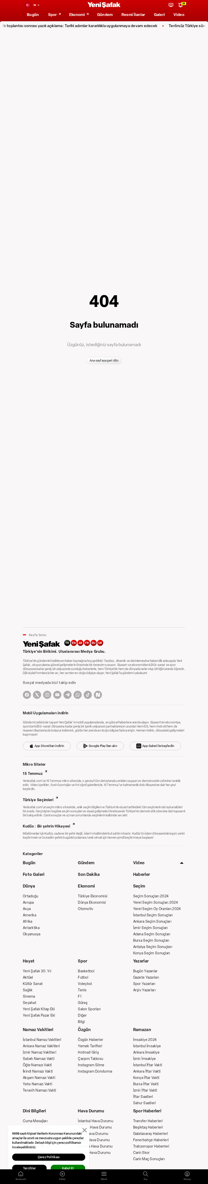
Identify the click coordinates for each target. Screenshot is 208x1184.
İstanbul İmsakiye (147, 1046)
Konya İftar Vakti (146, 1078)
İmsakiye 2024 (145, 1040)
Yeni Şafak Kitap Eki (39, 1009)
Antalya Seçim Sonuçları (152, 947)
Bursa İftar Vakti (146, 1084)
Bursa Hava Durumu (94, 1140)
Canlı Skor (141, 1153)
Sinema (29, 996)
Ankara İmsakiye (146, 1052)
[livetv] (171, 5)
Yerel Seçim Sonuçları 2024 (155, 902)
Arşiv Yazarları (144, 990)
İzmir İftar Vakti (145, 1090)
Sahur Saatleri (144, 1103)
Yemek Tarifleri (90, 1046)
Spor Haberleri (147, 1111)
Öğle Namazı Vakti (37, 1065)
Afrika (27, 921)
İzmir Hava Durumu (93, 1134)
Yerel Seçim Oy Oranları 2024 (157, 909)
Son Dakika (89, 874)
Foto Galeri (34, 874)
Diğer (82, 1015)
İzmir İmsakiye (144, 1059)
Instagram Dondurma (95, 1071)
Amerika (29, 915)
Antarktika (31, 928)
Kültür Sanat (33, 984)
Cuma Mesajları (35, 1121)
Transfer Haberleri (148, 1121)
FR (87, 643)
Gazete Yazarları (146, 977)
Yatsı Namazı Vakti (37, 1084)
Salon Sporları (89, 1009)
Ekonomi (86, 886)
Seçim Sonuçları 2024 (151, 896)
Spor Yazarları (144, 984)
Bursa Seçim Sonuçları (151, 940)
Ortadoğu (30, 896)
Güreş (83, 1003)
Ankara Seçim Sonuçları (152, 921)
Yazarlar (141, 961)
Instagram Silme (91, 1065)
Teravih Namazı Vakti (39, 1090)
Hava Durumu (91, 1111)
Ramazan (142, 1029)
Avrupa (28, 902)
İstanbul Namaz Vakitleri (42, 1040)
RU (94, 643)
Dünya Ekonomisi (92, 902)
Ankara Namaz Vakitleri (41, 1046)
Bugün (29, 862)
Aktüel (28, 977)
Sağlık (28, 990)
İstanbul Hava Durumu (95, 1121)
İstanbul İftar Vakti (147, 1065)
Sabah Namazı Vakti (39, 1059)
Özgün (84, 1029)
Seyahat (29, 1003)
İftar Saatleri (143, 1097)
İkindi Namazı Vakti (38, 1071)
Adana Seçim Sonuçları (151, 934)
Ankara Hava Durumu (95, 1127)
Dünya (29, 886)
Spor (82, 961)
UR (100, 643)
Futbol (83, 977)
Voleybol (85, 984)
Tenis (82, 990)
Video (139, 862)
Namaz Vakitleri (38, 1029)
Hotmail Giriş (88, 1052)
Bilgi (81, 1022)
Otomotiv (85, 909)
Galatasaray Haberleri (150, 1134)
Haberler (141, 874)
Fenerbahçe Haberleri (151, 1140)
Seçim (139, 886)
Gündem (86, 862)
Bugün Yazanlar (145, 971)
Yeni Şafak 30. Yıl (37, 971)
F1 (79, 996)
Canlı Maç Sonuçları (149, 1159)
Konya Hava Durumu (94, 1153)
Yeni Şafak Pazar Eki (39, 1015)
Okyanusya (32, 934)
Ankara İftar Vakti (147, 1071)
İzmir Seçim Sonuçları (150, 928)
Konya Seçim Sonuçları (151, 953)
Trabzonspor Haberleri (151, 1146)
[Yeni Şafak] (104, 5)
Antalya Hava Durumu (95, 1146)
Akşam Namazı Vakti (39, 1078)
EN (74, 643)
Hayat (29, 961)
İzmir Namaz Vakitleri (39, 1052)
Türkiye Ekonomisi (92, 896)
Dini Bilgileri (34, 1111)
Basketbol (86, 971)
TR (67, 643)
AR (80, 643)
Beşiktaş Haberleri (148, 1127)
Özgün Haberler (90, 1040)
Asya (27, 909)
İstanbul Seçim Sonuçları (153, 915)
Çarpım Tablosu (90, 1059)
